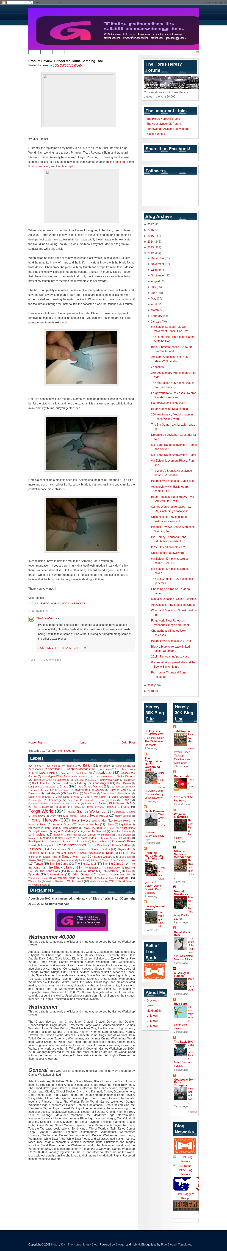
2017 (150, 224)
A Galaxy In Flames (181, 974)
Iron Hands (51, 827)
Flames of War (93, 807)
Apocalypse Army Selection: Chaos (173, 604)
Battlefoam (62, 779)
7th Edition (105, 765)
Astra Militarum (105, 776)
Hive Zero (180, 1003)
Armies (82, 776)
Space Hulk (50, 856)
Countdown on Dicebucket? (168, 402)
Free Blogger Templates (176, 1244)
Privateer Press (100, 841)
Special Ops (125, 857)
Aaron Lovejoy (123, 765)
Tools (128, 871)
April (154, 304)
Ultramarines (55, 874)
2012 (150, 253)
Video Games (81, 874)
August (155, 281)
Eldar (125, 799)
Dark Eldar (73, 793)
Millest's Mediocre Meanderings (183, 854)
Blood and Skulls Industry (71, 783)
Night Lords (87, 838)
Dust (102, 800)
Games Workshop (91, 811)
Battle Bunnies (155, 133)
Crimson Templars (120, 790)
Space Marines (73, 856)
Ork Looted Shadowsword (167, 552)
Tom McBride (110, 871)
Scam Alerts (78, 849)
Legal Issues (40, 831)
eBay (113, 800)
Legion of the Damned (93, 831)
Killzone (111, 828)
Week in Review (54, 881)
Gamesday (119, 812)
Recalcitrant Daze (182, 934)
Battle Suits (181, 776)
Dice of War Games (95, 796)
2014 (150, 241)
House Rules (122, 820)
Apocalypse (102, 773)
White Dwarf (75, 881)
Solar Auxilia (114, 852)
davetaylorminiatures (155, 908)
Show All (192, 1112)
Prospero (117, 841)
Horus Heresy (42, 820)
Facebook (89, 803)
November (157, 263)
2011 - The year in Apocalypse (170, 656)
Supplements (67, 860)
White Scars (97, 881)
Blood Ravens (123, 783)
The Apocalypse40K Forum (163, 123)
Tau (132, 860)
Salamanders (58, 849)
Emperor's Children (38, 803)
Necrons (45, 837)
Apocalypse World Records (58, 776)
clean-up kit (68, 166)
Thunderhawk (74, 871)
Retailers (102, 845)
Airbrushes (120, 769)
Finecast (77, 807)
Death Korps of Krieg (67, 796)
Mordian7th (153, 1010)
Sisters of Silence (65, 852)
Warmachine (34, 881)
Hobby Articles (73, 603)
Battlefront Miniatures (85, 780)
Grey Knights (57, 815)
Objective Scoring (108, 838)
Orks (126, 837)
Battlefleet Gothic (43, 780)
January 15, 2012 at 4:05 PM (62, 648)
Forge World (50, 603)
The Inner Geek (111, 867)
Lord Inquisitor (37, 834)
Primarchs (82, 841)
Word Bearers (126, 881)
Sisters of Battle (38, 852)
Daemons (34, 793)
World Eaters (39, 884)
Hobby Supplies (123, 815)
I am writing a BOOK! (161, 919)
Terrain (38, 863)
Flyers (125, 806)
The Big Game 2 (85, 863)
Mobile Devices (123, 834)
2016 (150, 230)
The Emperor (91, 867)
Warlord (124, 877)
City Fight (115, 786)
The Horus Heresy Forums (163, 118)
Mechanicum (88, 834)
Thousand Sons (50, 871)
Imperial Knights (88, 824)
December (157, 258)
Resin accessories (71, 845)
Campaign (33, 786)
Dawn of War (107, 793)
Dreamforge (55, 800)
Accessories (35, 769)
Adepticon (54, 768)
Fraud (70, 812)
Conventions (61, 790)
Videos (101, 874)
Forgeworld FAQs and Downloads (167, 128)
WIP (111, 881)
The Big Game (59, 863)
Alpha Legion (47, 773)
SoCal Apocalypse (90, 852)
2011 (150, 685)
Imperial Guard (61, 824)
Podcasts (68, 841)
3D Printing (34, 765)
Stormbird (51, 860)
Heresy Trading (78, 815)
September (158, 275)
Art (91, 776)
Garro (132, 812)
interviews (34, 827)
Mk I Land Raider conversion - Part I (173, 454)
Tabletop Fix (182, 731)
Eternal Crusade (60, 803)
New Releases (66, 838)
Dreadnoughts (35, 800)
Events (76, 803)
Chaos (64, 786)
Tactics (82, 860)
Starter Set (34, 860)
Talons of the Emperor (114, 860)
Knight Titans (127, 827)
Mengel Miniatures (181, 893)
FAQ (132, 803)
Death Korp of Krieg (39, 796)
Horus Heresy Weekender (89, 820)
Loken (150, 1005)
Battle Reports (126, 776)
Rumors (34, 849)
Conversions (80, 789)
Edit (34, 52)
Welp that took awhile (190, 1095)
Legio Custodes (63, 831)
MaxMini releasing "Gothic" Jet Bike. (174, 598)
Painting (33, 841)
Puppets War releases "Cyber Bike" (173, 480)
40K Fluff (51, 765)
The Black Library (60, 867)
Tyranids (33, 874)
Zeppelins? (158, 366)
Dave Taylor (90, 793)
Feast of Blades (40, 807)
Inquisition (125, 824)
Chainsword (49, 786)
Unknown (152, 1015)
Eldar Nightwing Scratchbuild (169, 408)
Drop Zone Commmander (81, 800)
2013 (150, 247)
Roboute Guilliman (121, 845)
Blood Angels (100, 783)
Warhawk (86, 877)
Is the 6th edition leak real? (168, 547)
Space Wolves (103, 856)
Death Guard (124, 793)
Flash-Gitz (111, 807)
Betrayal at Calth (109, 779)
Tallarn (94, 860)
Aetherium (105, 769)
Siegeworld (123, 849)
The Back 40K (183, 1041)
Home (82, 742)
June (154, 292)
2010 (150, 691)
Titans (91, 871)
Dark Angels (52, 793)
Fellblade (60, 806)
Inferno (110, 824)
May (153, 298)
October (156, 269)
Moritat (31, 838)
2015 (150, 235)
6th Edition (85, 765)
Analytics (65, 773)
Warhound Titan (105, 878)
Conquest (46, 790)
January (156, 321)
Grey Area (152, 1000)
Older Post (128, 742)
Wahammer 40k (120, 874)
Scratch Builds (100, 849)
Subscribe (189, 52)
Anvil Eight (82, 773)
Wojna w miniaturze (181, 815)
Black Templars (41, 783)
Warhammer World (64, 877)
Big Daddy (129, 780)
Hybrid (136, 1244)
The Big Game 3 (113, 863)
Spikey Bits (152, 731)
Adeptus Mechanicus (80, 768)
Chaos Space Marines (89, 786)
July (153, 287)
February (156, 315)
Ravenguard (47, 845)
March (155, 310)
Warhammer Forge (38, 878)
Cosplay (99, 790)
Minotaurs (106, 834)
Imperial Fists (37, 824)
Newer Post (35, 742)
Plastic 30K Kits (50, 841)
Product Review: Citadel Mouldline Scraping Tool (65, 61)
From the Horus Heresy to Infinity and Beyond (154, 857)
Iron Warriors (70, 827)
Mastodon (72, 834)
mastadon (58, 834)
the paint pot (118, 161)
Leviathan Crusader (121, 831)
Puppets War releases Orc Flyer (171, 640)
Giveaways (38, 815)
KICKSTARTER (93, 827)
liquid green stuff (38, 166)
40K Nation (68, 765)
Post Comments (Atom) (60, 750)
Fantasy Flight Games (112, 803)
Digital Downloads (121, 796)
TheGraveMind (45, 618)
